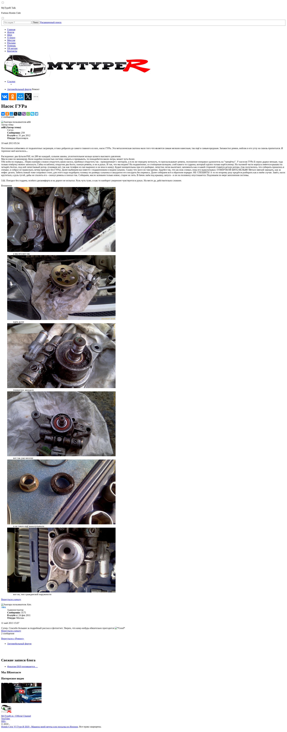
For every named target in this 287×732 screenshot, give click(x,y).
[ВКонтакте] (4, 96)
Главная (11, 29)
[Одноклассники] (12, 96)
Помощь (11, 45)
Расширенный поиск (50, 22)
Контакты (12, 51)
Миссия (11, 40)
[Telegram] (36, 114)
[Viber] (24, 114)
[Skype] (32, 114)
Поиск (35, 22)
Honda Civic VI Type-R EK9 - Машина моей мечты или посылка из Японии (39, 726)
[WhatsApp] (28, 114)
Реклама (11, 43)
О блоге (11, 37)
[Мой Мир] (20, 96)
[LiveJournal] (20, 114)
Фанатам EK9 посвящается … (22, 666)
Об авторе (12, 48)
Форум (10, 32)
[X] (28, 96)
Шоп (9, 35)
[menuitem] (146, 83)
